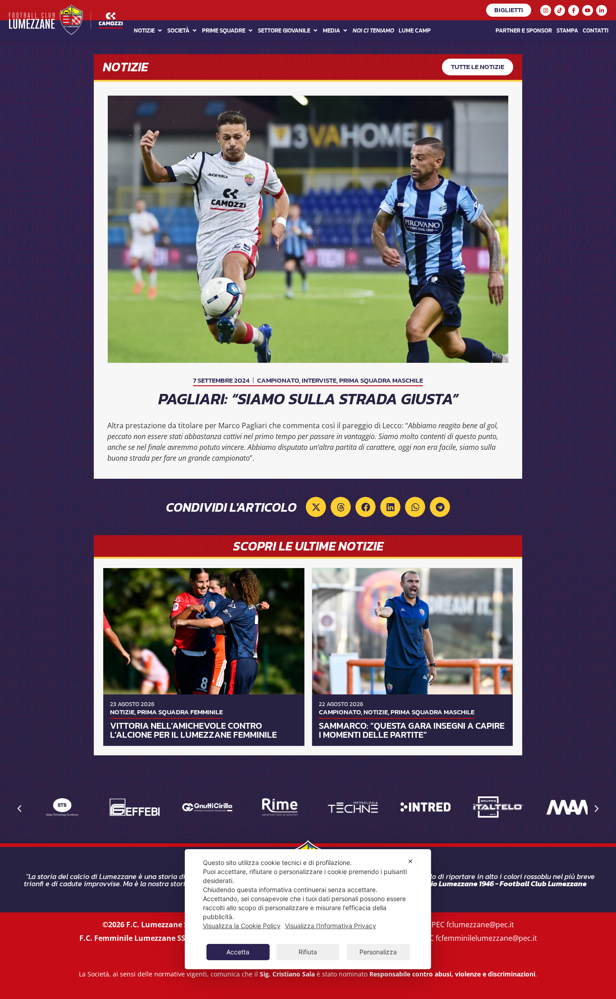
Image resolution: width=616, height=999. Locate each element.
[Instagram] (545, 10)
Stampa (567, 30)
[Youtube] (587, 10)
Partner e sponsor (524, 30)
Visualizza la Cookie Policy (241, 926)
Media (331, 30)
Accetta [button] (237, 952)
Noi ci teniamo (373, 30)
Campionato (278, 380)
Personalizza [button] (378, 952)
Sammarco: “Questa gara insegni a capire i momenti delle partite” (412, 730)
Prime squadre (223, 30)
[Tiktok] (559, 10)
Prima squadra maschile (381, 380)
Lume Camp (415, 30)
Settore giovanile (284, 30)
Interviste (319, 380)
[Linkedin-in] (601, 10)
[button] (316, 507)
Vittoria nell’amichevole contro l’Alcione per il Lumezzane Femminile (193, 730)
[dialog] (308, 909)
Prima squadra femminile (180, 712)
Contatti (595, 30)
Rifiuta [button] (308, 952)
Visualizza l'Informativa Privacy (330, 926)
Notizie (144, 30)
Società (178, 30)
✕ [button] (410, 861)
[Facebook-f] (573, 10)
